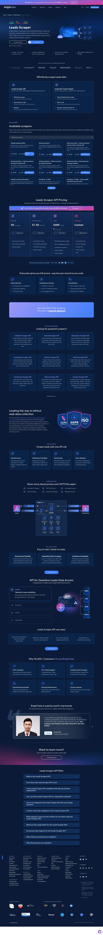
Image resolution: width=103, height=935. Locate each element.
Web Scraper (17, 15)
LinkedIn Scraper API (23, 336)
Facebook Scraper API (22, 377)
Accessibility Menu (13, 922)
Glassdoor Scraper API (80, 336)
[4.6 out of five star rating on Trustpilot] (11, 22)
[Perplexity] (83, 868)
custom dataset (56, 310)
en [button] (82, 7)
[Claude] (89, 868)
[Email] (83, 876)
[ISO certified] (72, 914)
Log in (87, 7)
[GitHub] (86, 859)
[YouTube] (83, 859)
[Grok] (91, 868)
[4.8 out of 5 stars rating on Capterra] (25, 22)
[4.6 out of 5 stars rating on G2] (18, 22)
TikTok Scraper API (80, 357)
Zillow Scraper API (51, 377)
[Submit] (92, 137)
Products (10, 15)
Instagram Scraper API (22, 357)
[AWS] (11, 905)
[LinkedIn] (80, 859)
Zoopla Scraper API (80, 377)
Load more (51, 188)
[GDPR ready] (81, 914)
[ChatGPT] (80, 868)
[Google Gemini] (86, 868)
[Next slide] (92, 726)
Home (4, 15)
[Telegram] (86, 876)
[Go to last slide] (11, 726)
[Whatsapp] (80, 876)
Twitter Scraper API (51, 357)
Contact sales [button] (95, 7)
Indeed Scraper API (51, 336)
